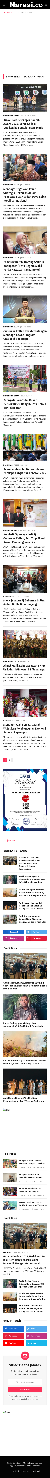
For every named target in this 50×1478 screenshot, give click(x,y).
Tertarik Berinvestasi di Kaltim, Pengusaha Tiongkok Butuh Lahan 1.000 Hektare (32, 1205)
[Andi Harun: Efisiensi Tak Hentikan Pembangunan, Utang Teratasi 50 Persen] (10, 905)
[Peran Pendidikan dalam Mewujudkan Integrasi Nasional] (10, 1191)
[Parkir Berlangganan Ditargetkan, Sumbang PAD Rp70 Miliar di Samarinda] (10, 879)
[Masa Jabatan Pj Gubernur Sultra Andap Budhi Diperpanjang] (25, 578)
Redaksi (16, 1471)
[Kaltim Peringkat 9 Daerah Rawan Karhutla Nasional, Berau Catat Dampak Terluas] (10, 892)
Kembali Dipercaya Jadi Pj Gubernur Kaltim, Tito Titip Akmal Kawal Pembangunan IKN (24, 538)
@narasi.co (12, 840)
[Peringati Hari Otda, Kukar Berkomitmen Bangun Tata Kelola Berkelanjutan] (25, 378)
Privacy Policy (24, 1399)
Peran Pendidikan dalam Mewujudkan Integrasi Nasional (30, 1191)
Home (18, 12)
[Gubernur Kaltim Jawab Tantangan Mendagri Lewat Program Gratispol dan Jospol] (25, 309)
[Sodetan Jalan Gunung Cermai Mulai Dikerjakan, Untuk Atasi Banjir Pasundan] (10, 919)
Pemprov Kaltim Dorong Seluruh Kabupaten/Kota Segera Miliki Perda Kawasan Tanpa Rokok (23, 265)
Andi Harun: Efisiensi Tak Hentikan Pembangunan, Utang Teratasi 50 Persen (31, 906)
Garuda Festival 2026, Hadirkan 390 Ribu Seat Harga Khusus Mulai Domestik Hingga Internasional (30, 863)
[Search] (46, 5)
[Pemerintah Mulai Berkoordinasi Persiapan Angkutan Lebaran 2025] (25, 447)
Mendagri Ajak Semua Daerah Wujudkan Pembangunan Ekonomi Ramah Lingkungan (24, 728)
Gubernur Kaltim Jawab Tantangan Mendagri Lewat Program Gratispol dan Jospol (25, 335)
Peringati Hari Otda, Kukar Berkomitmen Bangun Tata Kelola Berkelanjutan (24, 404)
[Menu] (4, 5)
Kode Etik (36, 1471)
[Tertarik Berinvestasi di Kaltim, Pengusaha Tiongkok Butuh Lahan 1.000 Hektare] (10, 1205)
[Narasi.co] (26, 4)
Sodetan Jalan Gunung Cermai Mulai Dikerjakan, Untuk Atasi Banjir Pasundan (32, 919)
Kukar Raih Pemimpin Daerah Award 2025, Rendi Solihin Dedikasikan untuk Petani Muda (23, 124)
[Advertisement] (25, 43)
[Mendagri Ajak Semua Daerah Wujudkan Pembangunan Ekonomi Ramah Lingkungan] (25, 703)
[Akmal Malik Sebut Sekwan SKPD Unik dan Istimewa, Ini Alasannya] (25, 644)
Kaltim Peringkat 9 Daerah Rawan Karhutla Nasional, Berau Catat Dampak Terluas (32, 892)
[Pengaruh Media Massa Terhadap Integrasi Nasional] (10, 1163)
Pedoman (25, 1471)
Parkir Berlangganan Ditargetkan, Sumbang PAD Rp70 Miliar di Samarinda (32, 879)
